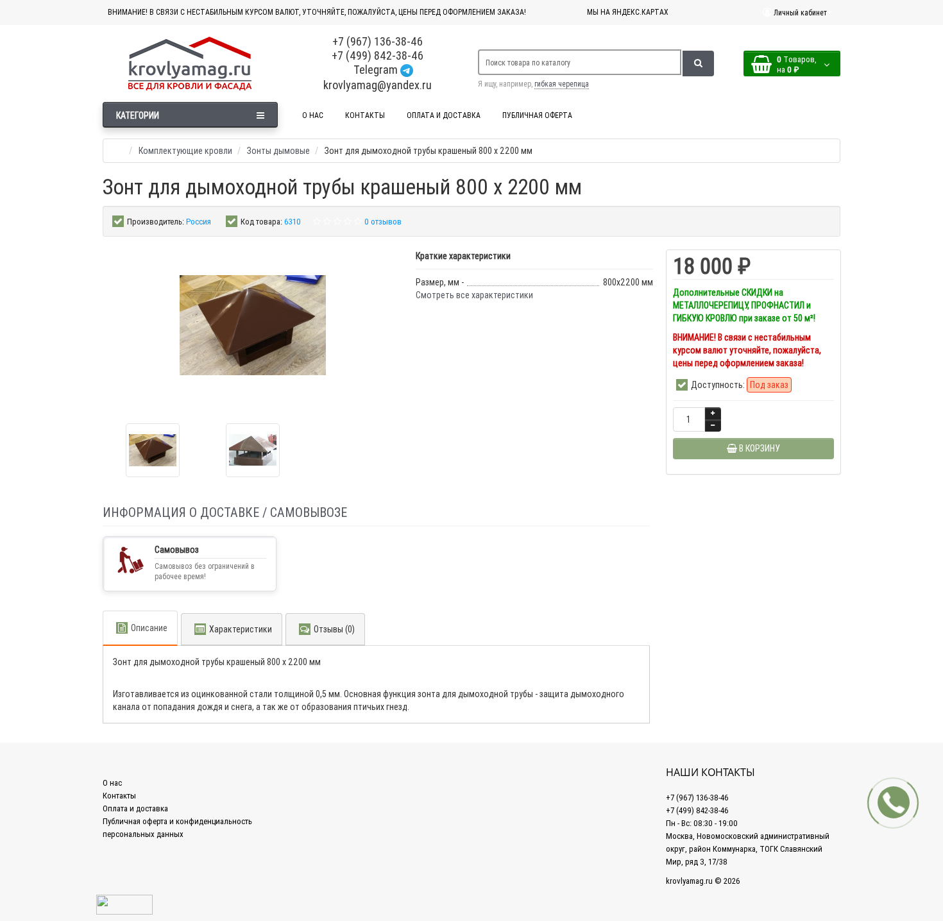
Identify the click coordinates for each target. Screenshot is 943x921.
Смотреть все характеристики (474, 295)
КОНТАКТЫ (365, 115)
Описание (149, 628)
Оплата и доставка (135, 808)
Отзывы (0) (334, 629)
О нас (112, 782)
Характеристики (240, 629)
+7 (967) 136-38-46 (377, 41)
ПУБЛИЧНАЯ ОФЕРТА (537, 115)
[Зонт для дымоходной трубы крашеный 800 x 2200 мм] (153, 450)
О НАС (312, 115)
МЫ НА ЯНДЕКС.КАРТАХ (627, 12)
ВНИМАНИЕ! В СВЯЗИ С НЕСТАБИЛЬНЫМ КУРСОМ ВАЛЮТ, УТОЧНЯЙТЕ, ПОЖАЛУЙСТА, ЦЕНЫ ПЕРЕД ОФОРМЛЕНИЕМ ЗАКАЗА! (317, 12)
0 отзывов (383, 221)
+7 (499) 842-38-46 (377, 55)
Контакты (119, 795)
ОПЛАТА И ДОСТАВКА (443, 115)
